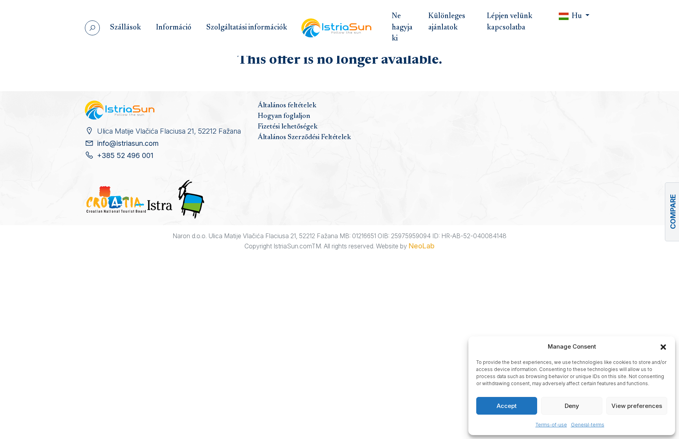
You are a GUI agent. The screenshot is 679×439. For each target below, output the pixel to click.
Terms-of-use (551, 425)
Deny (572, 406)
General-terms (587, 425)
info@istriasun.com (128, 143)
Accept (507, 406)
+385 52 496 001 (125, 155)
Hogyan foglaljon (284, 116)
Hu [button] (577, 16)
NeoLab (422, 246)
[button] (663, 347)
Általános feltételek (287, 105)
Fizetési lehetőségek (287, 126)
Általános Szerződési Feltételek (304, 137)
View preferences (636, 406)
